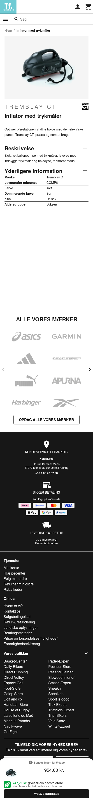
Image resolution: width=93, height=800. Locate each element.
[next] (90, 370)
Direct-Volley (14, 677)
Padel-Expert (58, 661)
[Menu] (5, 19)
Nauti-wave (13, 726)
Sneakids (55, 693)
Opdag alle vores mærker (46, 419)
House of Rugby (17, 709)
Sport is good (59, 699)
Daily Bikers (13, 666)
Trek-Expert (57, 704)
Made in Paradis (17, 720)
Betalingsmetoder (18, 632)
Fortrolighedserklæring (22, 643)
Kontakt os (46, 458)
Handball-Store (16, 704)
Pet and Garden (61, 672)
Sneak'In (55, 688)
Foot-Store (12, 688)
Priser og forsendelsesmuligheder (31, 638)
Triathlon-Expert (61, 709)
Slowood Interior (61, 677)
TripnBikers (57, 715)
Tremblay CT (31, 106)
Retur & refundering (19, 622)
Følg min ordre (15, 578)
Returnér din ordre (46, 543)
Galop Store (13, 693)
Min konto (11, 567)
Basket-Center (15, 661)
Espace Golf (13, 682)
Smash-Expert (59, 682)
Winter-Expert (59, 726)
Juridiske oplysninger (21, 627)
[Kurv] (88, 6)
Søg (23, 19)
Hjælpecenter (14, 573)
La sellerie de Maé (18, 715)
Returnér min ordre (19, 584)
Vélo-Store (56, 720)
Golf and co (13, 699)
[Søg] (16, 19)
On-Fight (11, 731)
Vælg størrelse (46, 794)
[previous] (3, 370)
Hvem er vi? (13, 605)
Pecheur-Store (59, 666)
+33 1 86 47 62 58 (46, 473)
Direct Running (16, 672)
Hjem (8, 30)
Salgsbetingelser (17, 616)
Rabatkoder (13, 589)
